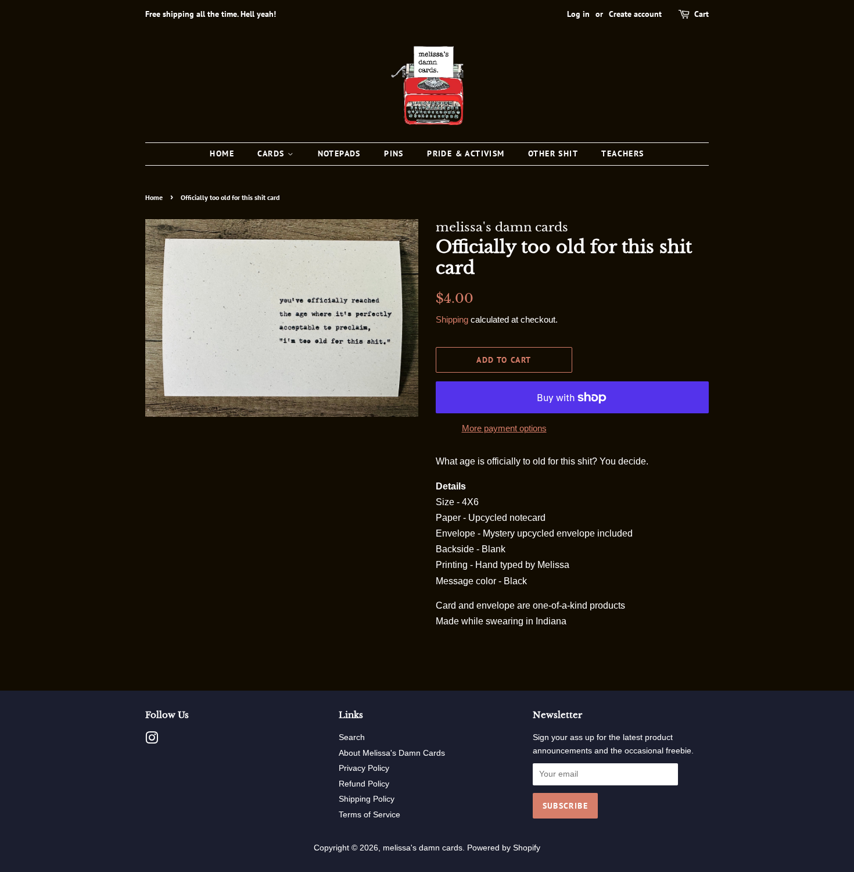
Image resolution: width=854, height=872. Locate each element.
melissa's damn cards (422, 848)
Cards (272, 153)
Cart (701, 14)
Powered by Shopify (503, 848)
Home (222, 153)
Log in (578, 14)
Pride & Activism (465, 153)
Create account (635, 14)
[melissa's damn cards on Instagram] (151, 740)
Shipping (452, 319)
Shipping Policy (366, 799)
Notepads (339, 153)
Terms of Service (369, 814)
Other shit (553, 153)
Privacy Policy (364, 768)
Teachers (622, 153)
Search (352, 737)
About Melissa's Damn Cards (392, 753)
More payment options (504, 428)
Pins (394, 153)
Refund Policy (364, 784)
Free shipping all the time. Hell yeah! (210, 14)
